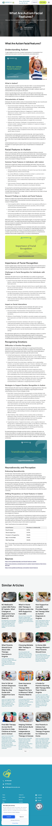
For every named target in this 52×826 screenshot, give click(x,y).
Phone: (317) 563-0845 (24, 1)
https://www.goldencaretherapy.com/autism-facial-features (21, 567)
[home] (8, 2)
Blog (3, 802)
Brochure (21, 799)
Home (4, 794)
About (4, 797)
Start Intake (42, 2)
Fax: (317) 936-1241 (23, 3)
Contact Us (35, 2)
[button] (48, 2)
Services (4, 799)
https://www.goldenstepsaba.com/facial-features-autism (20, 561)
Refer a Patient (22, 797)
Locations (21, 802)
